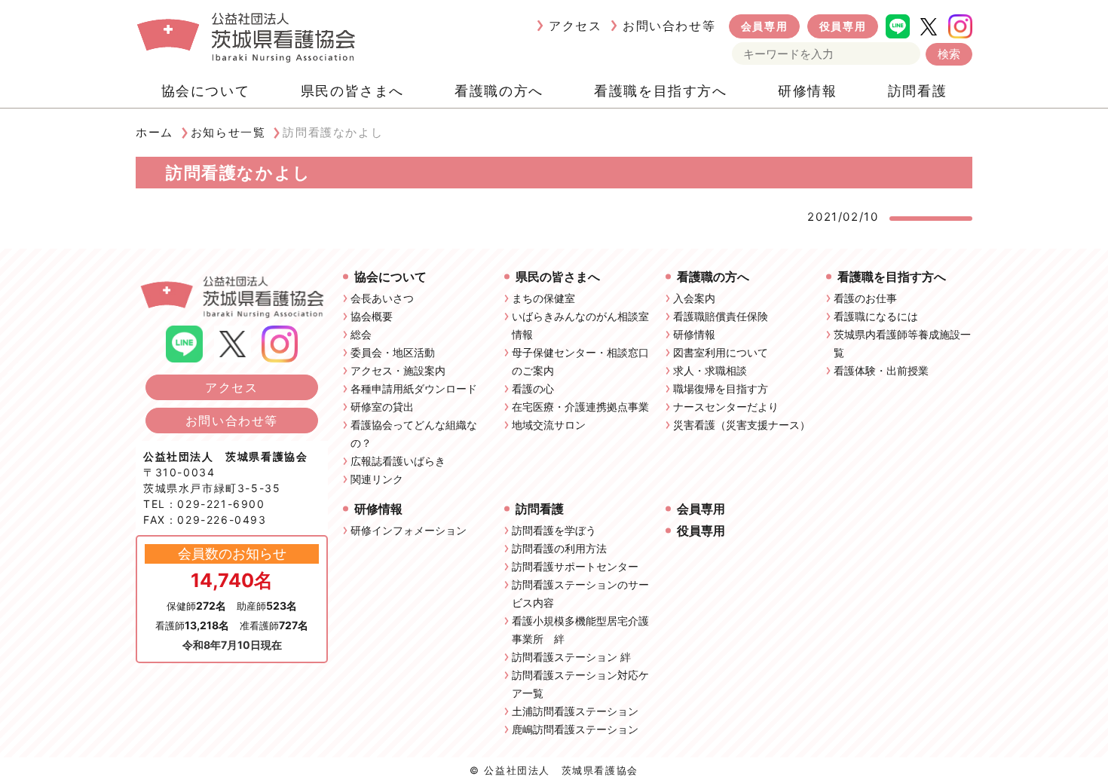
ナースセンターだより (726, 406)
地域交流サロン (549, 424)
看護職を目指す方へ (660, 91)
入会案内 (694, 298)
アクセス (575, 25)
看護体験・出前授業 (881, 370)
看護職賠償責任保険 (720, 316)
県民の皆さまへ (352, 91)
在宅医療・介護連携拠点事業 (580, 406)
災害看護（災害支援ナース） (741, 424)
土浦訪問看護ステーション (575, 711)
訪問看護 (917, 91)
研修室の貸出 (382, 406)
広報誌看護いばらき (397, 460)
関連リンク (376, 479)
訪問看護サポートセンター (575, 566)
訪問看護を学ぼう (554, 530)
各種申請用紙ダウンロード (413, 388)
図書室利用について (720, 352)
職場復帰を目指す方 (720, 388)
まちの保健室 (543, 298)
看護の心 (533, 388)
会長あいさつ (382, 298)
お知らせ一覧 (228, 132)
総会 (361, 334)
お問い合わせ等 (669, 25)
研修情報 (807, 91)
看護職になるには (876, 316)
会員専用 (764, 26)
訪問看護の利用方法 (559, 548)
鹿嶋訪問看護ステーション (575, 729)
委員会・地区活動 (392, 352)
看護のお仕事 (865, 298)
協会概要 (371, 316)
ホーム (154, 132)
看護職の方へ (499, 91)
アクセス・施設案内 (397, 370)
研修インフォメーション (408, 530)
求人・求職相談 (710, 370)
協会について (205, 91)
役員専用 (842, 26)
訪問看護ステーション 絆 (571, 656)
